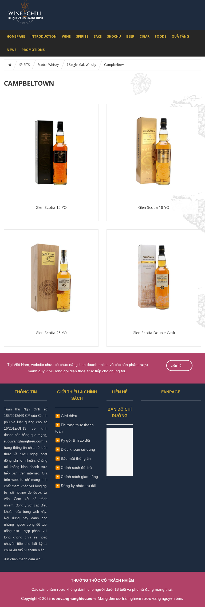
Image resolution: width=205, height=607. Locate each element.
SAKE (98, 36)
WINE (66, 36)
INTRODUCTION (43, 36)
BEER (130, 36)
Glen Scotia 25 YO (51, 332)
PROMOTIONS (33, 49)
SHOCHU (114, 36)
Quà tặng (180, 36)
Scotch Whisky (48, 64)
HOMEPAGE (16, 36)
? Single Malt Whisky (81, 64)
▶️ (73, 458)
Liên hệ (176, 365)
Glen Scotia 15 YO (51, 207)
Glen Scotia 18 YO (153, 207)
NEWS (11, 49)
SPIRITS (82, 36)
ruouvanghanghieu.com (24, 441)
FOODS (160, 36)
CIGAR (144, 36)
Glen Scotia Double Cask (154, 332)
